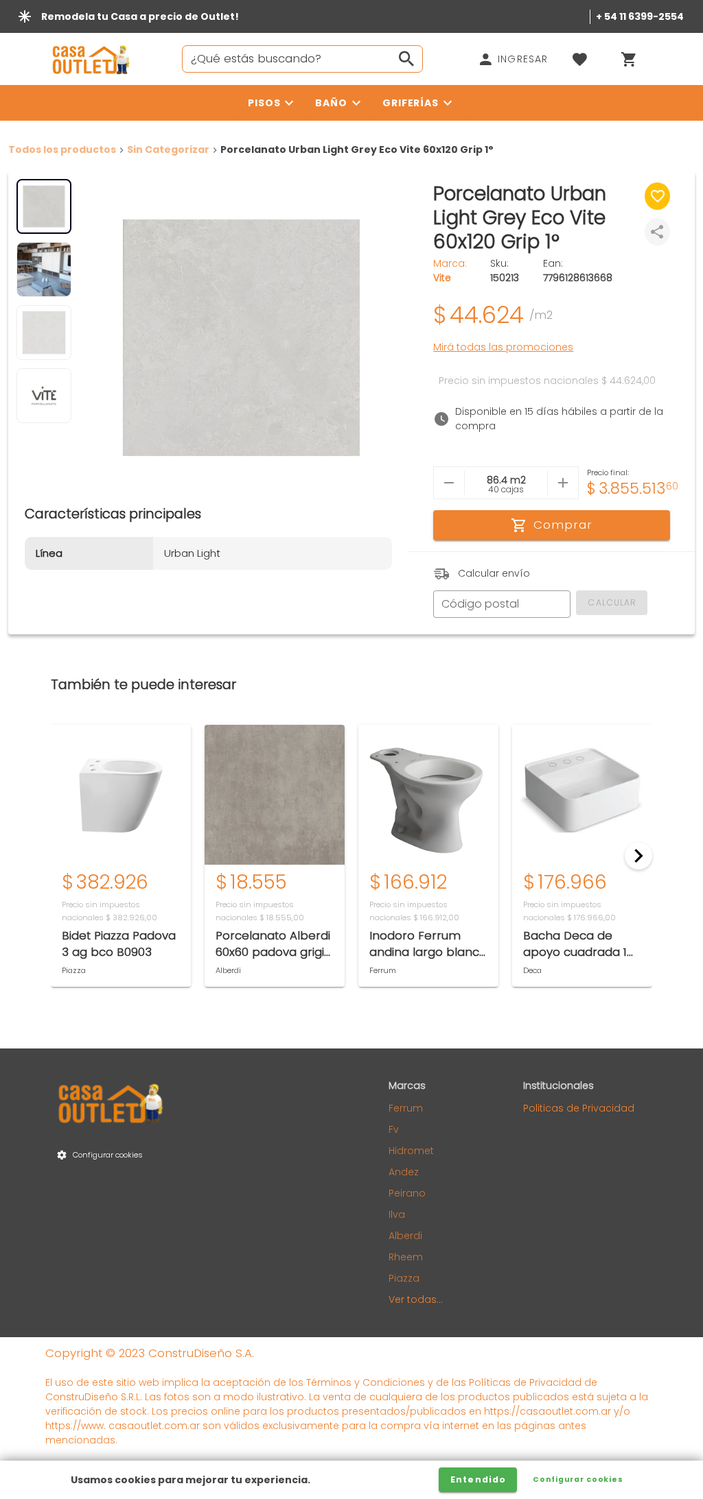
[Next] (638, 856)
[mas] (562, 482)
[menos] (449, 482)
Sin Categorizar (168, 149)
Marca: (450, 270)
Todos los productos (62, 149)
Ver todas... (416, 1299)
